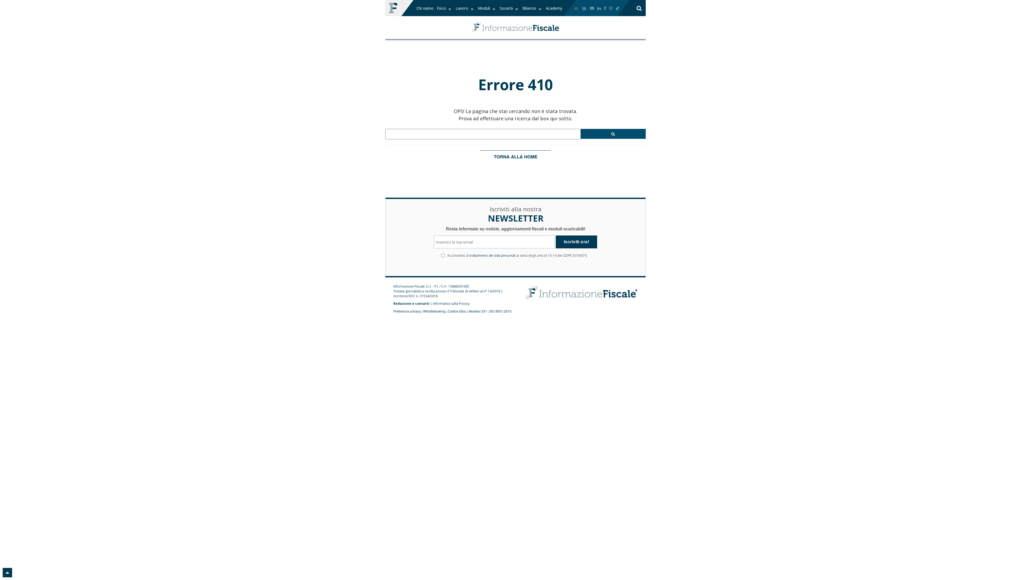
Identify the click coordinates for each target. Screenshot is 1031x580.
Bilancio (529, 8)
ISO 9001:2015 (500, 311)
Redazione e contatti (411, 303)
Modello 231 (478, 311)
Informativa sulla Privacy (451, 303)
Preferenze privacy (407, 311)
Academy (554, 8)
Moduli (484, 8)
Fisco (442, 8)
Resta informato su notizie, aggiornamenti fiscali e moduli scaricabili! (515, 229)
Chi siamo (425, 8)
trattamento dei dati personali (493, 255)
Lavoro (462, 8)
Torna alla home (516, 156)
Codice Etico (457, 311)
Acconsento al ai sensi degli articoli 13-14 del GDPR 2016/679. (517, 255)
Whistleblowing (434, 311)
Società (507, 8)
